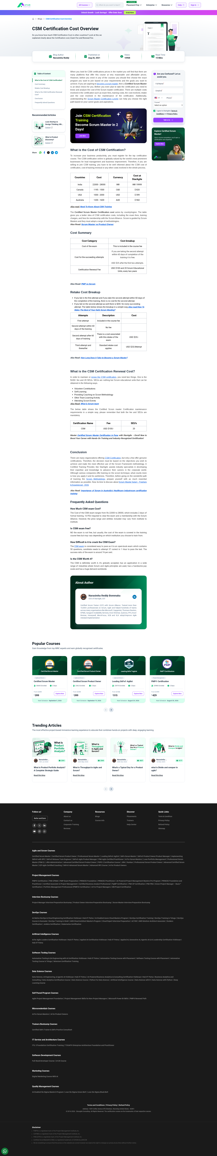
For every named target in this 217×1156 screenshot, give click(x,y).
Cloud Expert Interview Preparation (116, 921)
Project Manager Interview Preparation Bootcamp (52, 902)
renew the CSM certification (103, 377)
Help (180, 5)
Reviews (67, 828)
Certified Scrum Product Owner (87, 681)
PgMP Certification (119, 884)
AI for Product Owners (117, 865)
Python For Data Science (99, 980)
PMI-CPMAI (53, 881)
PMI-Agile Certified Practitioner (111, 859)
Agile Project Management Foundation (47, 999)
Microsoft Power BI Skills (118, 999)
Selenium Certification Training (65, 961)
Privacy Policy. (172, 114)
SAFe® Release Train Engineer (59, 859)
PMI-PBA (150, 884)
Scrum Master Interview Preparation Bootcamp (131, 902)
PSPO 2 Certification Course (109, 862)
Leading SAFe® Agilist (122, 681)
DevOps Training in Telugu (165, 918)
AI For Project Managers (101, 887)
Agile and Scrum (39, 678)
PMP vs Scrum (88, 284)
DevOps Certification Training (141, 918)
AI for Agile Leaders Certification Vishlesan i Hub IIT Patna (55, 940)
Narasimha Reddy (61, 58)
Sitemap (161, 828)
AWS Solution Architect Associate (152, 921)
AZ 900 (134, 921)
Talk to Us (167, 120)
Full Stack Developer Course (43, 1061)
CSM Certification (113, 458)
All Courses (83, 5)
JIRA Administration (54, 862)
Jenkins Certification (52, 924)
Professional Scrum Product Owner (148, 862)
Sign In (193, 5)
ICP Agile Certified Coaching (50, 865)
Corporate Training (71, 824)
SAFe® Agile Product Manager (85, 859)
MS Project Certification (121, 887)
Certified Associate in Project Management (60, 884)
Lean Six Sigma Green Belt (75, 1092)
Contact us (68, 820)
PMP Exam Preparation (69, 881)
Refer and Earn (40, 818)
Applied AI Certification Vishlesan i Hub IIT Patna (99, 940)
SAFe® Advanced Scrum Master (76, 865)
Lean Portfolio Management (155, 859)
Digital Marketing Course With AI (45, 1076)
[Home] (33, 19)
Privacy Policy (164, 820)
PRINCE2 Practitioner (106, 881)
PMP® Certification (160, 681)
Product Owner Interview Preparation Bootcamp (92, 902)
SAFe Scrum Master (128, 856)
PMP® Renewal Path (138, 999)
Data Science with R (143, 980)
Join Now (82, 136)
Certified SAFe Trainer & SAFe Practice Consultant (52, 1030)
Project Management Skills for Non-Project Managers (86, 999)
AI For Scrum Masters (133, 859)
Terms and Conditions (96, 1105)
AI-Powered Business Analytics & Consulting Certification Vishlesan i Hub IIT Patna (120, 977)
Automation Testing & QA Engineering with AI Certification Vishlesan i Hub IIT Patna (65, 958)
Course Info (99, 820)
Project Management (158, 678)
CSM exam (79, 546)
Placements (131, 816)
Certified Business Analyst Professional (95, 884)
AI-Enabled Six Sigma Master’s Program (47, 1092)
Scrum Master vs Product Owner (97, 224)
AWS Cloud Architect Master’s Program (85, 921)
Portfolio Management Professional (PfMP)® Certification (67, 887)
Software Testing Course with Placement (153, 958)
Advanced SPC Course (99, 865)
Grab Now (130, 13)
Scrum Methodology (95, 479)
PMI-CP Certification (137, 884)
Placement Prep (132, 5)
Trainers (130, 820)
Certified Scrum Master (44, 681)
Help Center (131, 824)
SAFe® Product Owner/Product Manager (154, 856)
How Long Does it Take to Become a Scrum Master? (104, 358)
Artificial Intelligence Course (122, 980)
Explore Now (160, 144)
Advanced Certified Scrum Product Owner (80, 862)
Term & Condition (165, 816)
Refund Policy (163, 824)
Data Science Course (80, 980)
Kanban (130, 862)
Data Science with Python (162, 980)
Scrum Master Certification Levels (103, 99)
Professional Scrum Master (89, 856)
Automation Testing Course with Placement (117, 958)
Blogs (40, 19)
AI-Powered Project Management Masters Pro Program (138, 881)
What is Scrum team (89, 404)
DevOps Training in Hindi (59, 921)
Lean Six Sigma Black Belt (98, 1092)
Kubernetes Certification (71, 924)
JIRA (123, 862)
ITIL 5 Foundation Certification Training (48, 1045)
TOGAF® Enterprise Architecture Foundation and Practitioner (89, 1045)
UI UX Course (61, 1061)
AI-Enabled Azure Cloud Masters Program (111, 918)
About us (67, 816)
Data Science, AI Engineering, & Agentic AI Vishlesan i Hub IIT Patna (59, 977)
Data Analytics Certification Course (56, 980)
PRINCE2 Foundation (88, 881)
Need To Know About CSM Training (96, 206)
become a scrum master (107, 84)
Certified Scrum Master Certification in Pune (97, 435)
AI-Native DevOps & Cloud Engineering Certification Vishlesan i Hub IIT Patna (63, 918)
